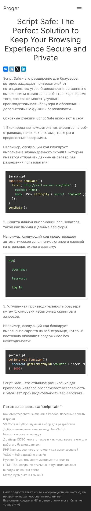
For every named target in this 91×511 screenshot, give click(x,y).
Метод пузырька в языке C (23, 475)
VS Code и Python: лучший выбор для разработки (39, 424)
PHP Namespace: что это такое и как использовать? (40, 449)
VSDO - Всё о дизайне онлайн (24, 454)
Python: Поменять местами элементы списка (36, 459)
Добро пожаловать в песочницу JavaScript (34, 429)
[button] (79, 8)
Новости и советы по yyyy (22, 434)
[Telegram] (11, 69)
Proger (11, 8)
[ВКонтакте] (5, 69)
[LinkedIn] (23, 69)
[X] (17, 69)
